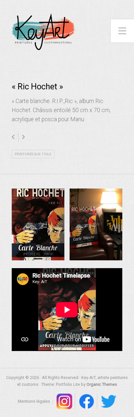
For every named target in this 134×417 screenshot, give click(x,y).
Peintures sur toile (33, 154)
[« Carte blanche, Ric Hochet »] (38, 224)
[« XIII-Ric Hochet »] (96, 224)
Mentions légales (34, 401)
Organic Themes (102, 384)
